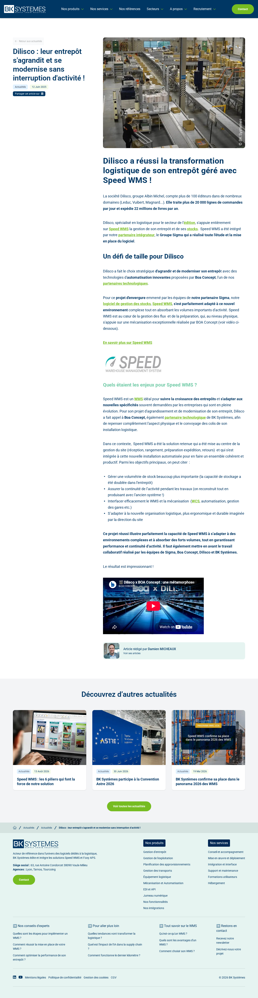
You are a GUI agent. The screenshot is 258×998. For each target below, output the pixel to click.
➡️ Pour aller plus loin (103, 926)
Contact (243, 9)
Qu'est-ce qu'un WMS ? (173, 933)
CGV (114, 977)
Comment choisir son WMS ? (177, 951)
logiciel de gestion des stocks (127, 304)
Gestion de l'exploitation (158, 858)
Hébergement (216, 883)
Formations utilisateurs (222, 876)
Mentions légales (35, 977)
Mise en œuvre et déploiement (226, 858)
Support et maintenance (223, 870)
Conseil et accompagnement (225, 852)
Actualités (28, 827)
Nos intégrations (153, 908)
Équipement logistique (157, 876)
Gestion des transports (157, 870)
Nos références (129, 9)
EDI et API (149, 889)
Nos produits (70, 9)
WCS (196, 501)
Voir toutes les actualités (129, 806)
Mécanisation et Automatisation (163, 883)
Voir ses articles (131, 653)
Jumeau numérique (155, 895)
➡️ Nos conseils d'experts (31, 926)
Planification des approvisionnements (166, 864)
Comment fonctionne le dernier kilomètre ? (114, 955)
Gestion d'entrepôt (154, 852)
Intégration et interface (222, 864)
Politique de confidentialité (64, 977)
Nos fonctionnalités (155, 901)
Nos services (99, 9)
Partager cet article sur (27, 93)
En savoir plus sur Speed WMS (127, 342)
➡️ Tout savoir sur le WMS (178, 926)
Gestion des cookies (96, 977)
